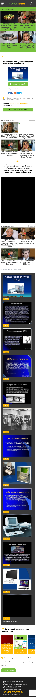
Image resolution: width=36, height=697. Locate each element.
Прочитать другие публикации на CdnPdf (18, 222)
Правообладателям (9, 683)
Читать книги (7, 686)
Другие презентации (22, 103)
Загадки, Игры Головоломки (12, 689)
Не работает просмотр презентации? (11, 269)
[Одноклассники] (15, 93)
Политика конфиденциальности (13, 681)
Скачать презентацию (19, 109)
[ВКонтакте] (9, 93)
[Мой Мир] (18, 93)
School (17, 4)
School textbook (13, 692)
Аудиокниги (18, 686)
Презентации (13, 103)
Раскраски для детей (10, 688)
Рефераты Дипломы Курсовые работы (15, 684)
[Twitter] (20, 93)
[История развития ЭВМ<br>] (17, 616)
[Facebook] (12, 93)
